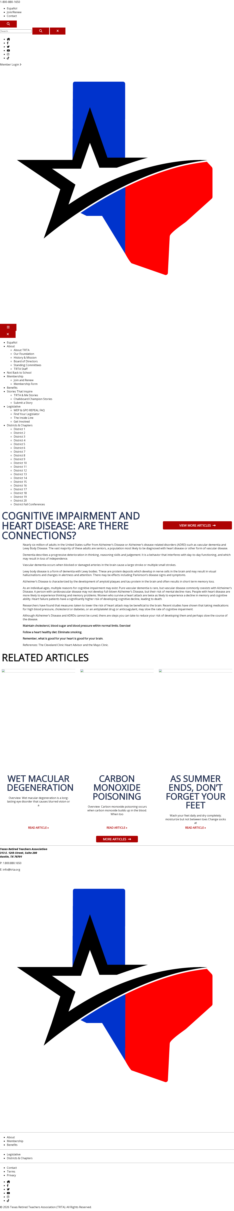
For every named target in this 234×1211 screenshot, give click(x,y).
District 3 (19, 436)
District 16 (20, 485)
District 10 (20, 463)
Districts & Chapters (20, 425)
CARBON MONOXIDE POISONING (117, 787)
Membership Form (26, 384)
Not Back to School (19, 372)
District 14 (20, 478)
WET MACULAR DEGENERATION (40, 782)
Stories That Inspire (20, 391)
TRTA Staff (21, 369)
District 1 (19, 429)
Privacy (11, 1175)
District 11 (20, 467)
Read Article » (38, 827)
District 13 (20, 474)
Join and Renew (23, 380)
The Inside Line (23, 418)
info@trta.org (11, 869)
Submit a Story (23, 403)
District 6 (19, 448)
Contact (12, 16)
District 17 (20, 489)
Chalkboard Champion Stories (33, 399)
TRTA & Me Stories (26, 395)
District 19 (20, 497)
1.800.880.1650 (12, 863)
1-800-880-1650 (10, 2)
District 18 (20, 493)
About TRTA (21, 350)
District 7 (19, 452)
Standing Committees (27, 365)
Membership (15, 376)
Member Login (10, 64)
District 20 (20, 500)
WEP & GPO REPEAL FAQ (29, 410)
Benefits (12, 388)
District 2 (19, 433)
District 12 (20, 470)
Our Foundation (24, 354)
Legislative (14, 406)
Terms (11, 1171)
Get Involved (22, 421)
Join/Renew (14, 12)
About (11, 346)
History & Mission (25, 357)
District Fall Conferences (29, 504)
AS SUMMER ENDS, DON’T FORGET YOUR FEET (195, 791)
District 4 (19, 440)
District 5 (19, 444)
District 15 (20, 482)
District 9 (19, 459)
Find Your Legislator (27, 414)
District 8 (19, 455)
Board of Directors (26, 361)
